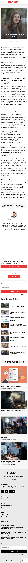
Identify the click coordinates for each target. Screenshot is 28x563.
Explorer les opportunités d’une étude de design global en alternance (12, 462)
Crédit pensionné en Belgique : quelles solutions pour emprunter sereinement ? (17, 352)
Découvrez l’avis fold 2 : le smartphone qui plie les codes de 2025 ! (17, 312)
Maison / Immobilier (5, 540)
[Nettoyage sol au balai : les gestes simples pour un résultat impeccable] (5, 319)
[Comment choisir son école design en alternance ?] (14, 425)
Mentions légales (18, 561)
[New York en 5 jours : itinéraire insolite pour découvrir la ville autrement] (5, 339)
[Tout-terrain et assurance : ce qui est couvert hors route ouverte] (5, 305)
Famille (14, 31)
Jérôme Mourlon (15, 41)
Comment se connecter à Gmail (7, 206)
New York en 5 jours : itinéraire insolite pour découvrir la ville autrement (17, 339)
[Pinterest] (15, 276)
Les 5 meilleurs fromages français (19, 206)
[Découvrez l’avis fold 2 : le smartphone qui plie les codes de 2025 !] (5, 312)
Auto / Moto (4, 530)
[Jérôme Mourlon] (14, 214)
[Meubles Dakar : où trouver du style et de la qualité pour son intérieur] (5, 345)
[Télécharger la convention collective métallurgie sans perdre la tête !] (5, 325)
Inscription (13, 291)
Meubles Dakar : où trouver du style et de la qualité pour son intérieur (18, 345)
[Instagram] (6, 491)
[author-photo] (2, 388)
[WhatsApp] (18, 276)
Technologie (4, 535)
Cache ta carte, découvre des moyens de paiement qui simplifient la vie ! (18, 332)
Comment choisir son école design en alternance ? (11, 436)
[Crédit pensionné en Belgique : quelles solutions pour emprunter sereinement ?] (5, 352)
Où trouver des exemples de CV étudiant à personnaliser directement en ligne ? (13, 385)
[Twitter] (12, 276)
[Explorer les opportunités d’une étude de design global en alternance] (14, 451)
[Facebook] (9, 276)
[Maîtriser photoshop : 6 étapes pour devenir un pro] (14, 400)
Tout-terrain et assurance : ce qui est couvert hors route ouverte (17, 305)
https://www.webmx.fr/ (14, 222)
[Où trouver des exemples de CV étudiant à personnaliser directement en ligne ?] (14, 374)
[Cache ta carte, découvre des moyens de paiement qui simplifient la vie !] (5, 332)
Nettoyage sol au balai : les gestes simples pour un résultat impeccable (18, 319)
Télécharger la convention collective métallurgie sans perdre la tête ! (18, 326)
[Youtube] (13, 491)
